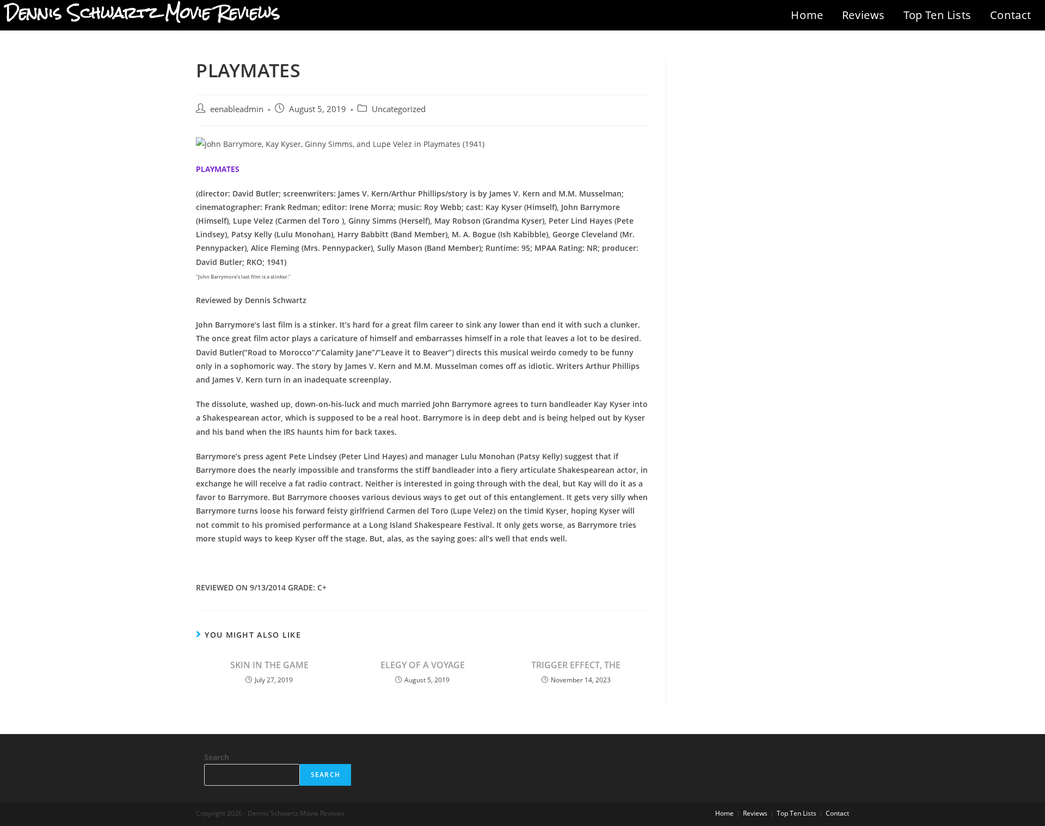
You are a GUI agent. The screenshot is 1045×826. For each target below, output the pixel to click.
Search (216, 757)
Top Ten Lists (937, 15)
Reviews (863, 15)
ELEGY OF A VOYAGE (422, 665)
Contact (1010, 15)
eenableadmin (236, 109)
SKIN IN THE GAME (269, 665)
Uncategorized (399, 109)
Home (807, 15)
